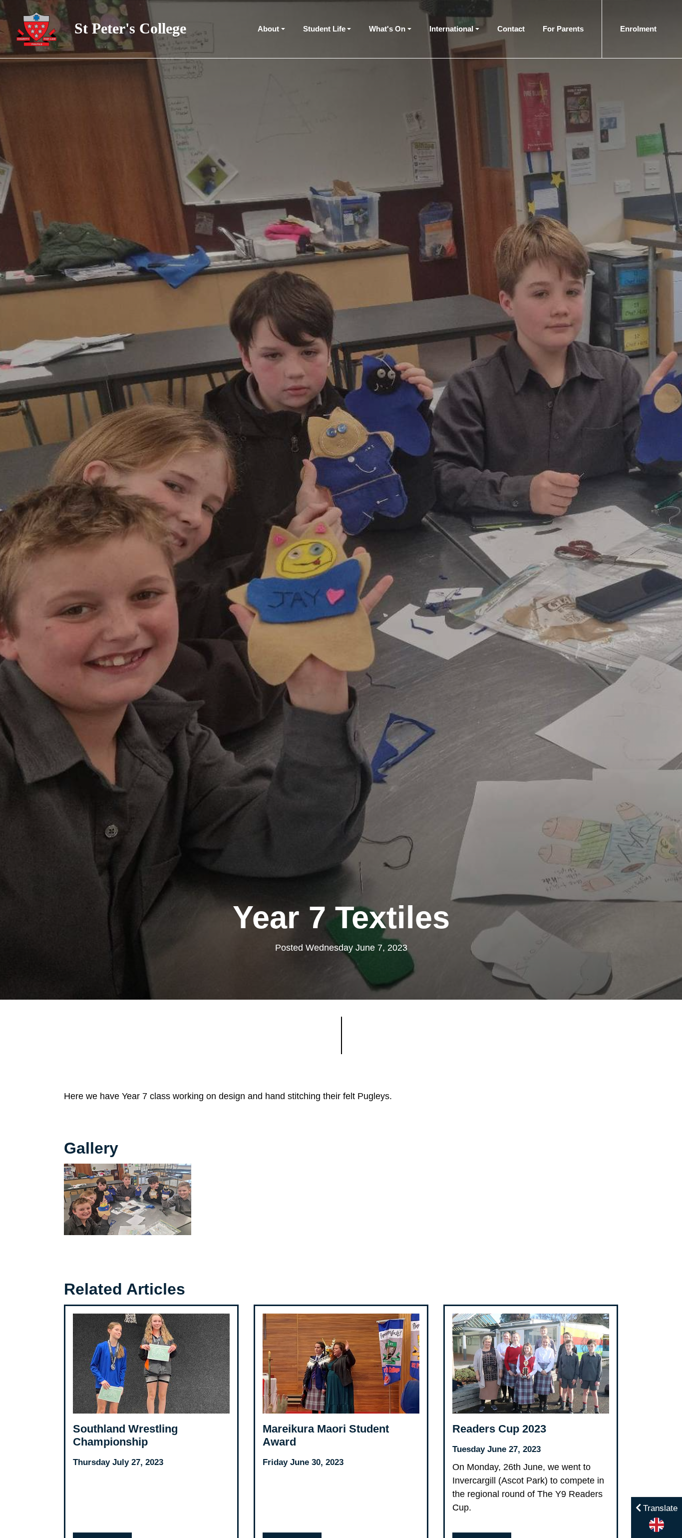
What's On (387, 28)
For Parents (563, 28)
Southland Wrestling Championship (125, 1435)
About (268, 28)
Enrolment (638, 28)
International (451, 28)
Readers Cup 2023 (499, 1429)
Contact (511, 28)
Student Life (324, 28)
